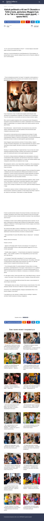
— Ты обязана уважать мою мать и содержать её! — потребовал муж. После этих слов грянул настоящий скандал (30, 467)
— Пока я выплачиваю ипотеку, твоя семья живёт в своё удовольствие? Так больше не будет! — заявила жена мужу (31, 367)
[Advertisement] (22, 38)
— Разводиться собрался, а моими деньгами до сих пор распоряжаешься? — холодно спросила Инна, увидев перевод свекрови (31, 347)
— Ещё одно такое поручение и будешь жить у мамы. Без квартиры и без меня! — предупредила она (31, 387)
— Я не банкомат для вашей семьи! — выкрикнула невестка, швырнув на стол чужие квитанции (31, 507)
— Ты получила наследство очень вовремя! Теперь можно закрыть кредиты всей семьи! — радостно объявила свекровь (11, 487)
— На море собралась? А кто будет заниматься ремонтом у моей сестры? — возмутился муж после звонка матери (12, 508)
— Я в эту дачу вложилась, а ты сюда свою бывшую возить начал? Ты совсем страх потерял (31, 426)
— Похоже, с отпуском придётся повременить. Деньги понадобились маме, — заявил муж (12, 387)
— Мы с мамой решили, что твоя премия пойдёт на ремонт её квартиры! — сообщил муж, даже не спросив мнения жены (11, 426)
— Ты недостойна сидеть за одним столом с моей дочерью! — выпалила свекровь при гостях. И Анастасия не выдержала (31, 447)
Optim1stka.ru (11, 2)
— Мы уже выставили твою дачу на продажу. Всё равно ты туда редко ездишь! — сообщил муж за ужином (31, 487)
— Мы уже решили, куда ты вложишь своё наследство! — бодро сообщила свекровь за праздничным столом (31, 406)
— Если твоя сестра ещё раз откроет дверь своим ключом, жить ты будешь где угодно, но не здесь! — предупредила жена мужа (11, 406)
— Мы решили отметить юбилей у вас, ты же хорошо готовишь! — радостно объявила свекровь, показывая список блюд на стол (12, 467)
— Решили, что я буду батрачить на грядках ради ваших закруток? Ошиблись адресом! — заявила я (11, 367)
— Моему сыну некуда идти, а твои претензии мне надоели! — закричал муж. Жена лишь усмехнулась (11, 446)
